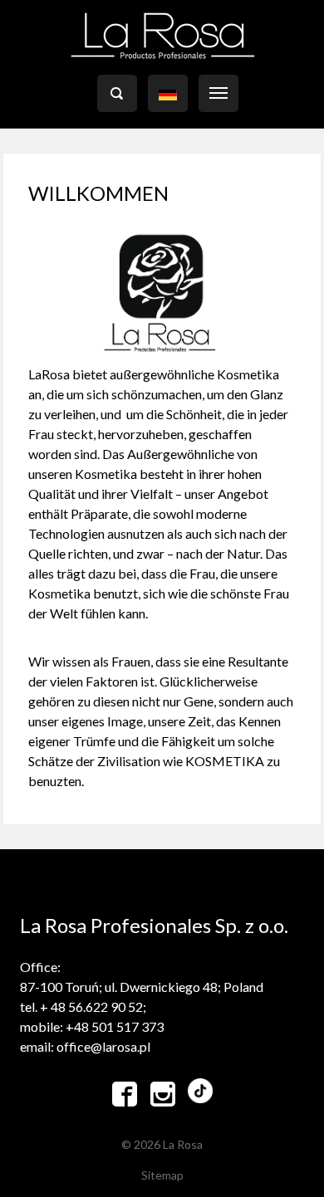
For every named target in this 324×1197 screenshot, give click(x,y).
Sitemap (162, 1175)
